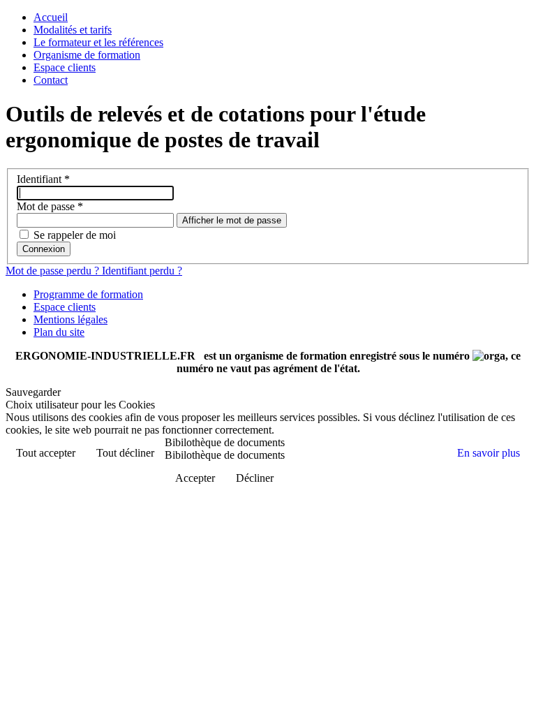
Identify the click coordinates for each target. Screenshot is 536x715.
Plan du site (59, 332)
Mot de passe (50, 206)
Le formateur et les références (98, 42)
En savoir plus (488, 453)
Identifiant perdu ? (142, 271)
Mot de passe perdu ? (54, 271)
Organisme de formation (87, 55)
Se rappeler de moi (75, 235)
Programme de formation (88, 294)
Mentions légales (70, 319)
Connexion (43, 249)
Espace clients (65, 67)
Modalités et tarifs (73, 30)
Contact (51, 80)
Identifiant (43, 179)
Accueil (51, 17)
